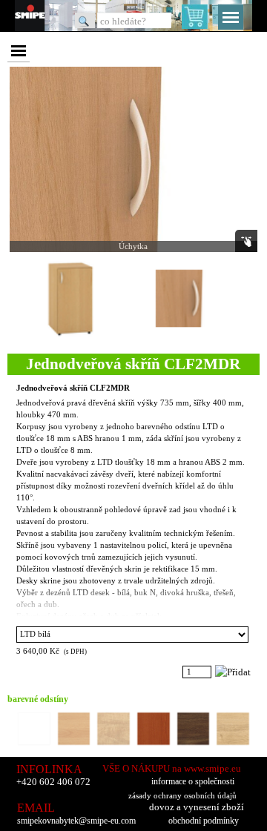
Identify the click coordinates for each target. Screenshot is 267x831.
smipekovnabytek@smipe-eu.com (76, 821)
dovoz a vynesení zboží (196, 806)
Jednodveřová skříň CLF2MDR (73, 388)
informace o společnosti (192, 781)
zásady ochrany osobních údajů (182, 795)
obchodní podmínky (203, 820)
